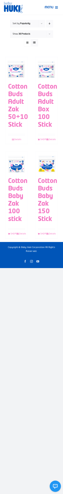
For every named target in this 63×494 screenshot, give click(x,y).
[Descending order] (49, 23)
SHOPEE (43, 140)
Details (17, 140)
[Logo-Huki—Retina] (13, 3)
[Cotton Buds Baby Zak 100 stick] (16, 162)
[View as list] (34, 42)
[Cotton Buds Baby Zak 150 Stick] (46, 162)
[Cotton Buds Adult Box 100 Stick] (46, 68)
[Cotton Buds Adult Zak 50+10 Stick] (16, 68)
